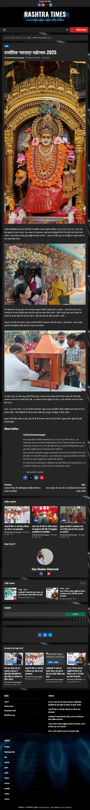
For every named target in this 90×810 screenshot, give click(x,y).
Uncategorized (64, 589)
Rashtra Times (45, 14)
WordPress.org (9, 715)
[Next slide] (84, 583)
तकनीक (6, 762)
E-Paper (7, 746)
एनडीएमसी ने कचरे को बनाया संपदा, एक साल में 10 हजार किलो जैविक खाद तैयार (55, 672)
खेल (5, 757)
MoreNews (55, 807)
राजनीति (20, 588)
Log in (6, 701)
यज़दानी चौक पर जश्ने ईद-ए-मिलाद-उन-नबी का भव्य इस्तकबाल (16, 527)
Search (7, 607)
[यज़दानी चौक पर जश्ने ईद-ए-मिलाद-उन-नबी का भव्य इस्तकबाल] (17, 514)
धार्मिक (6, 46)
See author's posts (34, 472)
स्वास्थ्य (6, 799)
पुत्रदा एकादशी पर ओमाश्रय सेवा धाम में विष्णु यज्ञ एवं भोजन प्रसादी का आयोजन (71, 529)
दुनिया (6, 767)
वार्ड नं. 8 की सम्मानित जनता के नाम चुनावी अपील (52, 594)
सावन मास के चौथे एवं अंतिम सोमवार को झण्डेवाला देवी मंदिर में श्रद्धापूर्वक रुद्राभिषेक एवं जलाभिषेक (44, 529)
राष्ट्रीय (25, 588)
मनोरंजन (7, 783)
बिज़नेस (6, 778)
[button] (4, 29)
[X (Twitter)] (47, 4)
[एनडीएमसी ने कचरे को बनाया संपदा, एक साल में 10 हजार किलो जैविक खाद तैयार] (55, 659)
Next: (66, 487)
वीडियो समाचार (81, 29)
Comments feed (10, 710)
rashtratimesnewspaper (15, 58)
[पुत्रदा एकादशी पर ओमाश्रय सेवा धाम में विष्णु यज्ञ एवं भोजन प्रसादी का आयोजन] (73, 514)
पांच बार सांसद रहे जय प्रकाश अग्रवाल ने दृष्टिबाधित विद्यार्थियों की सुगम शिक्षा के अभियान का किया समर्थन (13, 674)
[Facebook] (39, 4)
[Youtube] (43, 4)
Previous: (22, 487)
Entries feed (8, 706)
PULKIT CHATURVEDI (75, 679)
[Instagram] (50, 4)
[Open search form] (67, 30)
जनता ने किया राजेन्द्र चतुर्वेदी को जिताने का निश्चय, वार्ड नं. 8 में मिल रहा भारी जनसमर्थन (10, 594)
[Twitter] (45, 573)
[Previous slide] (81, 583)
